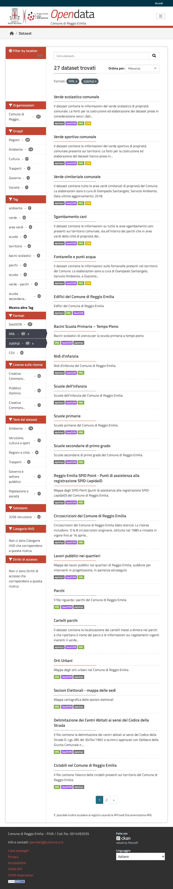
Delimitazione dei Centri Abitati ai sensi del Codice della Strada (101, 722)
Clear (40, 55)
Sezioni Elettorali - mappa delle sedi (85, 690)
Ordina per (116, 68)
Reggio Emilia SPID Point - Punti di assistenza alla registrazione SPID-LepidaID (96, 478)
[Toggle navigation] (160, 16)
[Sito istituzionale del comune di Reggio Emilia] (28, 16)
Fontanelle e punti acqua (75, 256)
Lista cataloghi (18, 850)
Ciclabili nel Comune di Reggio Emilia (85, 765)
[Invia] (154, 56)
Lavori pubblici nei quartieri (77, 556)
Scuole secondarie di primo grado (82, 445)
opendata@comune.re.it (46, 842)
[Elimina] (76, 81)
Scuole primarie (67, 416)
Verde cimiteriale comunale (77, 176)
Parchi (59, 590)
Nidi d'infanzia (66, 356)
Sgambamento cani (70, 216)
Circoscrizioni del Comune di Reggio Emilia (90, 516)
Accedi (159, 3)
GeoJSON (71, 123)
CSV (88, 123)
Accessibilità (17, 862)
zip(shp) (59, 123)
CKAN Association (21, 875)
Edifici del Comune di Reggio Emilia (84, 296)
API (116, 815)
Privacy (13, 856)
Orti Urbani (63, 660)
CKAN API (15, 868)
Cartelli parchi (66, 620)
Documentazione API (138, 815)
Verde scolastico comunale (76, 97)
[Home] (12, 33)
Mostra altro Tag (21, 307)
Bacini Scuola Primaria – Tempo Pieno (86, 326)
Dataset (25, 33)
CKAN (123, 838)
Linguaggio (123, 850)
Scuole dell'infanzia (70, 386)
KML (80, 123)
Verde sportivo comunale (75, 136)
